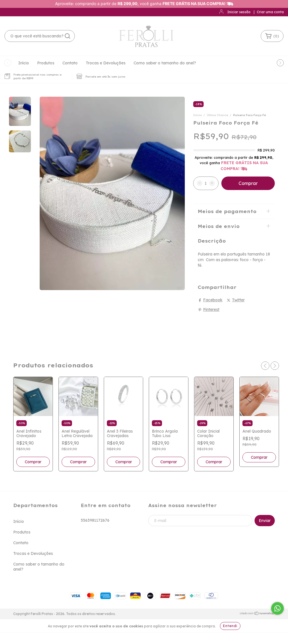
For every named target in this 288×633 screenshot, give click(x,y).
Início (23, 62)
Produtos (45, 62)
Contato (70, 62)
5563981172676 (95, 520)
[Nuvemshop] (257, 614)
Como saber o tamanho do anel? (165, 62)
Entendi (230, 626)
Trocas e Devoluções (105, 62)
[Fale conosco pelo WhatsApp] (277, 608)
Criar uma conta (270, 12)
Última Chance (218, 115)
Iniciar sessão (239, 12)
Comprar (33, 461)
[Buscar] (67, 36)
